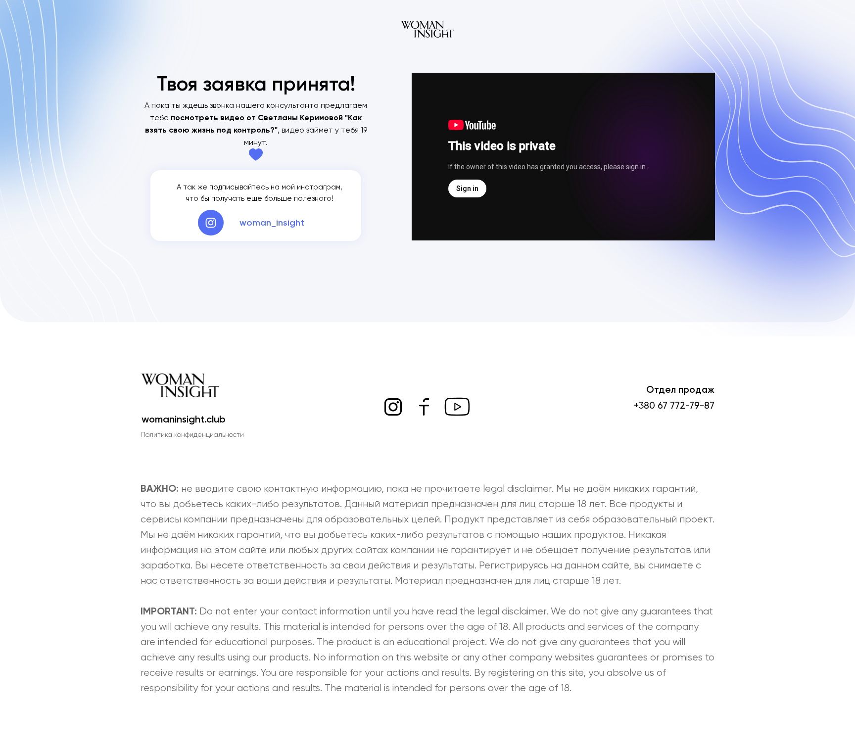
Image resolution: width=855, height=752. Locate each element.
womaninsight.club (184, 419)
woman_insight (271, 222)
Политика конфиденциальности (192, 434)
